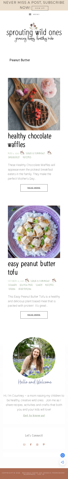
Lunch (39, 285)
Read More (34, 188)
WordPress (30, 474)
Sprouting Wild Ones (34, 32)
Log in (40, 474)
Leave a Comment (35, 154)
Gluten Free (26, 285)
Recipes (27, 158)
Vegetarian (24, 289)
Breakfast (14, 158)
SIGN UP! (40, 8)
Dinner (13, 285)
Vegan (12, 289)
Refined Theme (30, 473)
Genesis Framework (54, 473)
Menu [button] (36, 14)
